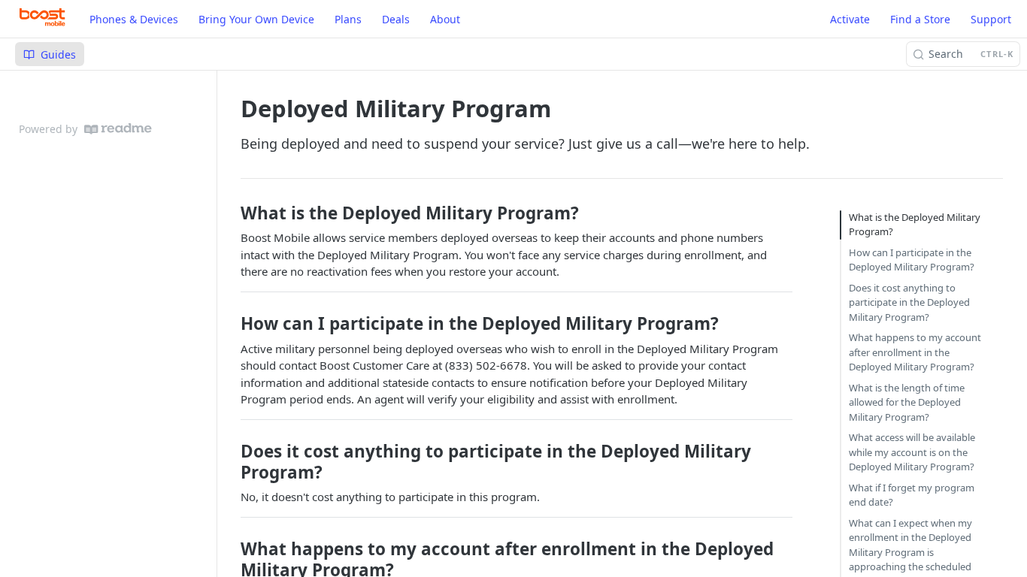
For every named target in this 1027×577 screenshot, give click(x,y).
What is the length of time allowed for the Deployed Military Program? (907, 402)
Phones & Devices (133, 19)
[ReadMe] (118, 128)
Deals (396, 19)
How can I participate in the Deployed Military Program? (911, 260)
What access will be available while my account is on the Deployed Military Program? (912, 451)
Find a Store (920, 19)
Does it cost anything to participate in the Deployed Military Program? (909, 302)
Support (991, 19)
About (445, 19)
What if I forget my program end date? (911, 495)
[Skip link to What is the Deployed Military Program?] (235, 213)
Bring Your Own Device (256, 19)
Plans (348, 19)
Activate (850, 19)
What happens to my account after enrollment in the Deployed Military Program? (915, 352)
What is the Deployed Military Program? (914, 224)
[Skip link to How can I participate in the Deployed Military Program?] (235, 324)
